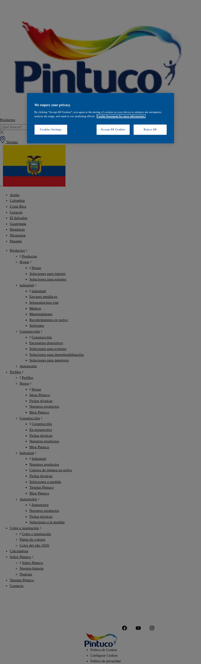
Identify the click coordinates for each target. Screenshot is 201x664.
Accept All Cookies (113, 129)
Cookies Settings (51, 129)
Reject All (150, 129)
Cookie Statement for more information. (121, 116)
